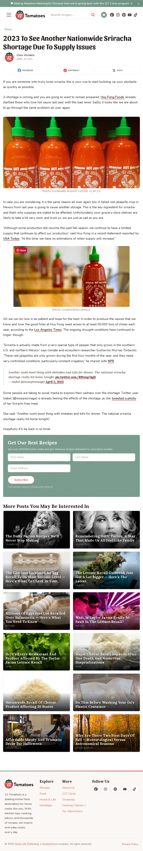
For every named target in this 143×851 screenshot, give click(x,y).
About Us (68, 788)
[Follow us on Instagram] (118, 15)
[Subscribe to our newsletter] (104, 15)
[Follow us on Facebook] (112, 15)
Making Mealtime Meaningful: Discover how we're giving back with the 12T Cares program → (73, 3)
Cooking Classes (72, 805)
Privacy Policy (130, 844)
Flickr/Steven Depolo (76, 310)
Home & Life (48, 800)
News (8, 29)
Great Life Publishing (27, 844)
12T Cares (69, 794)
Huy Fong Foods (112, 97)
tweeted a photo (124, 398)
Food (43, 794)
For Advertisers (72, 811)
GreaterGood (49, 844)
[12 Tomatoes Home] (19, 783)
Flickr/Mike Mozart (64, 191)
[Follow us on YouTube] (130, 15)
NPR (111, 361)
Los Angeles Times (48, 330)
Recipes (45, 788)
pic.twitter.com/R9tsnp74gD (75, 377)
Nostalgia (46, 805)
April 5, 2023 (55, 382)
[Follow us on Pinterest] (124, 15)
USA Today (11, 238)
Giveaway (68, 800)
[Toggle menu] (9, 14)
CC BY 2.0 (94, 191)
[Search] (93, 15)
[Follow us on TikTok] (135, 15)
